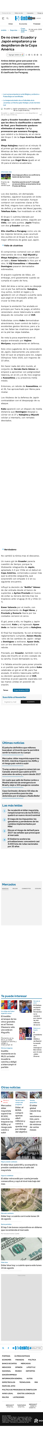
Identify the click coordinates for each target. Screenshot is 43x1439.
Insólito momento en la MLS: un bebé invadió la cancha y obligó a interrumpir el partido (8, 1059)
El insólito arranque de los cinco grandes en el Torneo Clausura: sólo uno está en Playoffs (8, 1024)
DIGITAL (10, 1406)
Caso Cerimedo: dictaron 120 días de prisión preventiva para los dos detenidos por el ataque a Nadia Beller (21, 793)
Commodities (26, 888)
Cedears (38, 888)
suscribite (32, 18)
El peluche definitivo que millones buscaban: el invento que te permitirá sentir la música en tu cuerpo (20, 750)
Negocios (6, 1367)
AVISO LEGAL (7, 1393)
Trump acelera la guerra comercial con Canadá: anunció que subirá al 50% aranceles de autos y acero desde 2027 (21, 772)
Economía (23, 24)
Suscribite (31, 702)
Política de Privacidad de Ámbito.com (19, 1390)
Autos (29, 1378)
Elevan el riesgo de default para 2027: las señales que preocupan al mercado (24, 833)
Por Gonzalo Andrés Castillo (10, 1234)
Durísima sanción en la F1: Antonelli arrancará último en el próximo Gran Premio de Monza (26, 184)
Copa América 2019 (24, 30)
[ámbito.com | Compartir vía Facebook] (29, 55)
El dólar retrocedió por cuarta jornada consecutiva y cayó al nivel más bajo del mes (20, 1181)
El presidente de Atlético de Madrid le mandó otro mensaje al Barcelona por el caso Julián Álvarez (37, 1044)
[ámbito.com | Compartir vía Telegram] (37, 55)
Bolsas (15, 888)
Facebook (8, 1348)
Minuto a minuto (6, 1101)
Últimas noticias (22, 1356)
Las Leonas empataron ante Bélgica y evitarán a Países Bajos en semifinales (21, 95)
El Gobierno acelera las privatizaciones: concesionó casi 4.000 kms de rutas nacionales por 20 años (23, 843)
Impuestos (30, 13)
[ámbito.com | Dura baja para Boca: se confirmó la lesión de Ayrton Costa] (6, 176)
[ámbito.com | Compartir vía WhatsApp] (26, 55)
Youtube (25, 1348)
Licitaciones (18, 1397)
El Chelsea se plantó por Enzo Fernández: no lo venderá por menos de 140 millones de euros (37, 1015)
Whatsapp (30, 1348)
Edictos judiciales (26, 1393)
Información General (12, 1378)
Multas (5, 1397)
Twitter (3, 1348)
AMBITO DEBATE (33, 1406)
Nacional (6, 1371)
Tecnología (24, 1382)
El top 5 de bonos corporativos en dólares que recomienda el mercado (21, 1228)
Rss (36, 1382)
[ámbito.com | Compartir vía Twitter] (32, 55)
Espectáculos (8, 1382)
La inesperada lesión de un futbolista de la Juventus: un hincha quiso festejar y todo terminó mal (21, 102)
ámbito (3, 30)
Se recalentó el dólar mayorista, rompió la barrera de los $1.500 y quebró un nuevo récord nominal (24, 813)
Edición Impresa (9, 1375)
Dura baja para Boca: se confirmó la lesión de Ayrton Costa (26, 176)
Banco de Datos (9, 1363)
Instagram (13, 1348)
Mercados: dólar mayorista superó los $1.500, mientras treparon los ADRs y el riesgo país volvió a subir (20, 761)
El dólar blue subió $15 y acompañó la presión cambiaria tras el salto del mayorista (19, 1167)
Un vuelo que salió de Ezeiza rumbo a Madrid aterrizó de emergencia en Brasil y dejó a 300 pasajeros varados (20, 782)
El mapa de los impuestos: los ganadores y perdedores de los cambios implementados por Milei (23, 823)
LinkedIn (19, 1348)
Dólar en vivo (19, 13)
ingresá (38, 18)
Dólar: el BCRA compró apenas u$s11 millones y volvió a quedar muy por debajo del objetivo (21, 1119)
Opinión (18, 1367)
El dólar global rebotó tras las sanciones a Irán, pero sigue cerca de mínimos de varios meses (35, 1117)
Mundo (18, 1371)
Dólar (11, 24)
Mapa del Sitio (8, 1386)
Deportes (13, 30)
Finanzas (36, 24)
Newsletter (35, 1348)
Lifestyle (31, 1367)
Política (32, 1360)
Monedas (5, 888)
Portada (6, 1356)
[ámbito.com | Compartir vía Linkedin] (34, 55)
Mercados (26, 1363)
